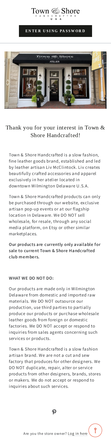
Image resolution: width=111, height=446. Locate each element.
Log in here (78, 433)
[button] (55, 31)
